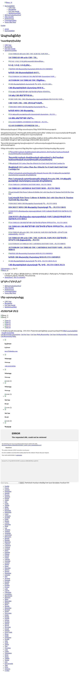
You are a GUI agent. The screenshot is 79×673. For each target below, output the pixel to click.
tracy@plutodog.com (11, 351)
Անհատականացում (13, 15)
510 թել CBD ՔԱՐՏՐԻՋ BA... (21, 95)
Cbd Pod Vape (25, 334)
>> (12, 268)
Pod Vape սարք (13, 11)
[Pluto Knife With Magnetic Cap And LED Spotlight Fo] (41, 153)
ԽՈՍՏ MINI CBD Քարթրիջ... (21, 111)
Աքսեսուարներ (14, 13)
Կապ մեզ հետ (10, 22)
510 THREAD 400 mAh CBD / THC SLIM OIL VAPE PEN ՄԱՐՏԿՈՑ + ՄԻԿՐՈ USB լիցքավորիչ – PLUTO (38, 239)
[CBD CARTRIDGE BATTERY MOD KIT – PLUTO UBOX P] (32, 261)
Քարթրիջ (12, 9)
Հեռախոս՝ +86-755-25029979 (15, 277)
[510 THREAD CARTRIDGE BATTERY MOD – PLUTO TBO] (29, 184)
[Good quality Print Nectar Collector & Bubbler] (41, 194)
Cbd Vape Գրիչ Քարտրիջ (39, 334)
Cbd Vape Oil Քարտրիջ (58, 334)
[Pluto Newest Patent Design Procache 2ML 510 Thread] (41, 175)
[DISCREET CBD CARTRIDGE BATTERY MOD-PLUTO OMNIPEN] (30, 253)
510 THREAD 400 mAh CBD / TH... (23, 58)
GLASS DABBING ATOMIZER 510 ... (24, 126)
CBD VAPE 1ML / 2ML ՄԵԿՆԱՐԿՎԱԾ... (25, 103)
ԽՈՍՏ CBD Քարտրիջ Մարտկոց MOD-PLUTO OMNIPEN (34, 257)
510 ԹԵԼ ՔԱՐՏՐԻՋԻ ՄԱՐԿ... (21, 118)
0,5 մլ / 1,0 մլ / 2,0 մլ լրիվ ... (19, 65)
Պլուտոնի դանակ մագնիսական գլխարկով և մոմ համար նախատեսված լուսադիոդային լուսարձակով (35, 158)
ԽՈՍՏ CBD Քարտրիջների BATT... (24, 73)
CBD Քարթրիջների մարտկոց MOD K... (26, 88)
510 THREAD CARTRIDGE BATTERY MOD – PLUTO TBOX (34, 188)
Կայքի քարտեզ (8, 333)
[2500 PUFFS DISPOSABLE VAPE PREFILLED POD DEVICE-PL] (41, 213)
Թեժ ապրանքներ (70, 331)
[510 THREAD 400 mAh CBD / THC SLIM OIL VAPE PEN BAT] (41, 234)
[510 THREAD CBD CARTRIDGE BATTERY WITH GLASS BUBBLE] (37, 222)
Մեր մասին (9, 17)
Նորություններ (10, 20)
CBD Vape (11, 7)
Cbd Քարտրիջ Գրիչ (8, 336)
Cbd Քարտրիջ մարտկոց (10, 334)
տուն (7, 29)
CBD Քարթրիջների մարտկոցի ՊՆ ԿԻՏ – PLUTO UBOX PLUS (36, 265)
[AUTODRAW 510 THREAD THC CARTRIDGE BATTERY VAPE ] (37, 244)
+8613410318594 (10, 366)
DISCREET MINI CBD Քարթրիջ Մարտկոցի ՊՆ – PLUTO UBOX (37, 207)
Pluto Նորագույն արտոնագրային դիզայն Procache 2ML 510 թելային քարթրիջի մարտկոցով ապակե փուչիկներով (39, 180)
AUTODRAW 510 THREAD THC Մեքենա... (27, 80)
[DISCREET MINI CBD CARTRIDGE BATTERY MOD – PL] (32, 203)
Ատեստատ (9, 18)
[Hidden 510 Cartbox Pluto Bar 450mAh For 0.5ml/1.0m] (36, 163)
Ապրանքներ (10, 6)
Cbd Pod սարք (72, 334)
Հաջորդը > (6, 268)
